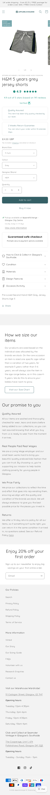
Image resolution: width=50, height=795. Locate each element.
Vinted (9, 640)
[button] (3, 12)
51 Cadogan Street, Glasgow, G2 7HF (24, 694)
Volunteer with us (14, 665)
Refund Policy (12, 609)
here (11, 535)
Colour (5, 160)
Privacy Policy (12, 603)
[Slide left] (19, 70)
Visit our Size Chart (19, 389)
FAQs (8, 659)
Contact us (11, 678)
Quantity (6, 184)
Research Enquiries (15, 671)
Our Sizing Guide (14, 652)
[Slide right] (31, 70)
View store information (16, 228)
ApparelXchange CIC (21, 790)
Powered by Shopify (34, 790)
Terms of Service (14, 622)
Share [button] (8, 306)
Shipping (15, 143)
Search (9, 597)
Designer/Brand (9, 172)
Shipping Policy (13, 616)
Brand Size (7, 147)
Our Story (10, 646)
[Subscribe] (41, 576)
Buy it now (25, 208)
